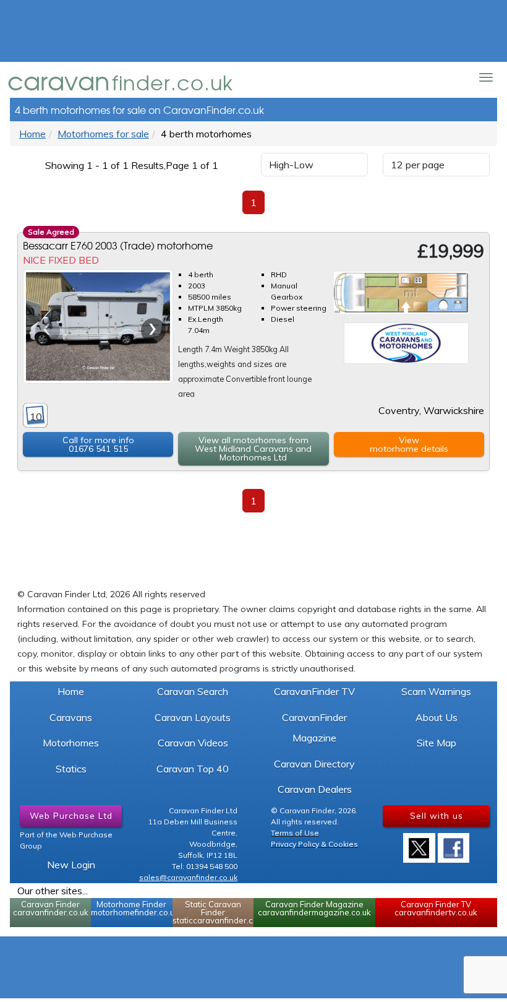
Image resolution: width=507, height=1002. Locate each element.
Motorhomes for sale (103, 133)
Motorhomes (71, 742)
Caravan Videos (193, 742)
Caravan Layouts (193, 717)
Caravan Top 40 (192, 768)
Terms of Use (295, 832)
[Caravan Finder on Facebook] (454, 843)
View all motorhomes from (253, 448)
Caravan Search (192, 691)
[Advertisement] (253, 31)
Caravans (70, 717)
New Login (71, 864)
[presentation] (47, 330)
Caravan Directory (314, 764)
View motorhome (409, 444)
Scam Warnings (436, 691)
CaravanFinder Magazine (314, 728)
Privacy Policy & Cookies (314, 844)
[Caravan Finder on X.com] (419, 843)
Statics (71, 768)
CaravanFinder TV (314, 691)
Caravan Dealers (315, 789)
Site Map (436, 742)
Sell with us (436, 815)
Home (32, 133)
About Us (436, 717)
